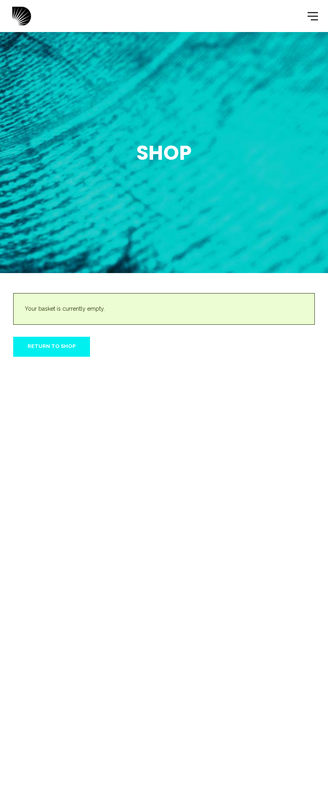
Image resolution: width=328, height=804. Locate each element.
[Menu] (312, 15)
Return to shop (52, 346)
